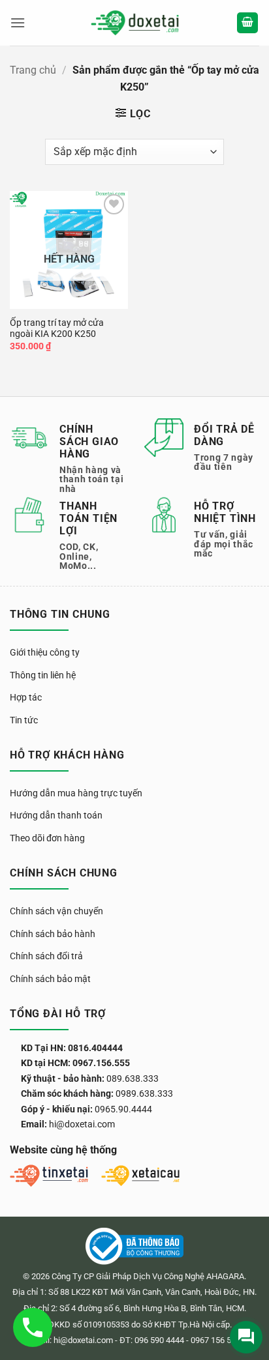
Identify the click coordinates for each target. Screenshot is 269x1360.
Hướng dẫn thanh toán (56, 815)
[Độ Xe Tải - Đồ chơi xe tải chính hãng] (135, 23)
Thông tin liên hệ (43, 675)
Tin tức (24, 720)
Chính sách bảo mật (50, 979)
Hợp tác (26, 697)
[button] (17, 22)
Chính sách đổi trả (46, 956)
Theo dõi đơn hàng (47, 838)
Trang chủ (33, 70)
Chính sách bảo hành (52, 934)
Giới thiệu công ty (45, 652)
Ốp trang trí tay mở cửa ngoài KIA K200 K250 (57, 328)
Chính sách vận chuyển (56, 911)
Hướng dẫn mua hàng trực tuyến (76, 793)
